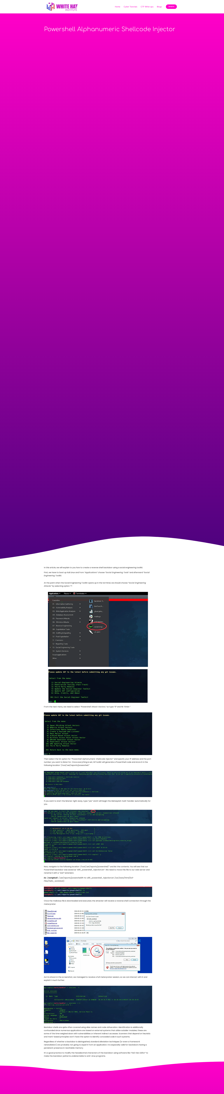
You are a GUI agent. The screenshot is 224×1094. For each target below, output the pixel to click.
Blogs (159, 6)
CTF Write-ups (147, 6)
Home (117, 6)
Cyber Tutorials (130, 6)
